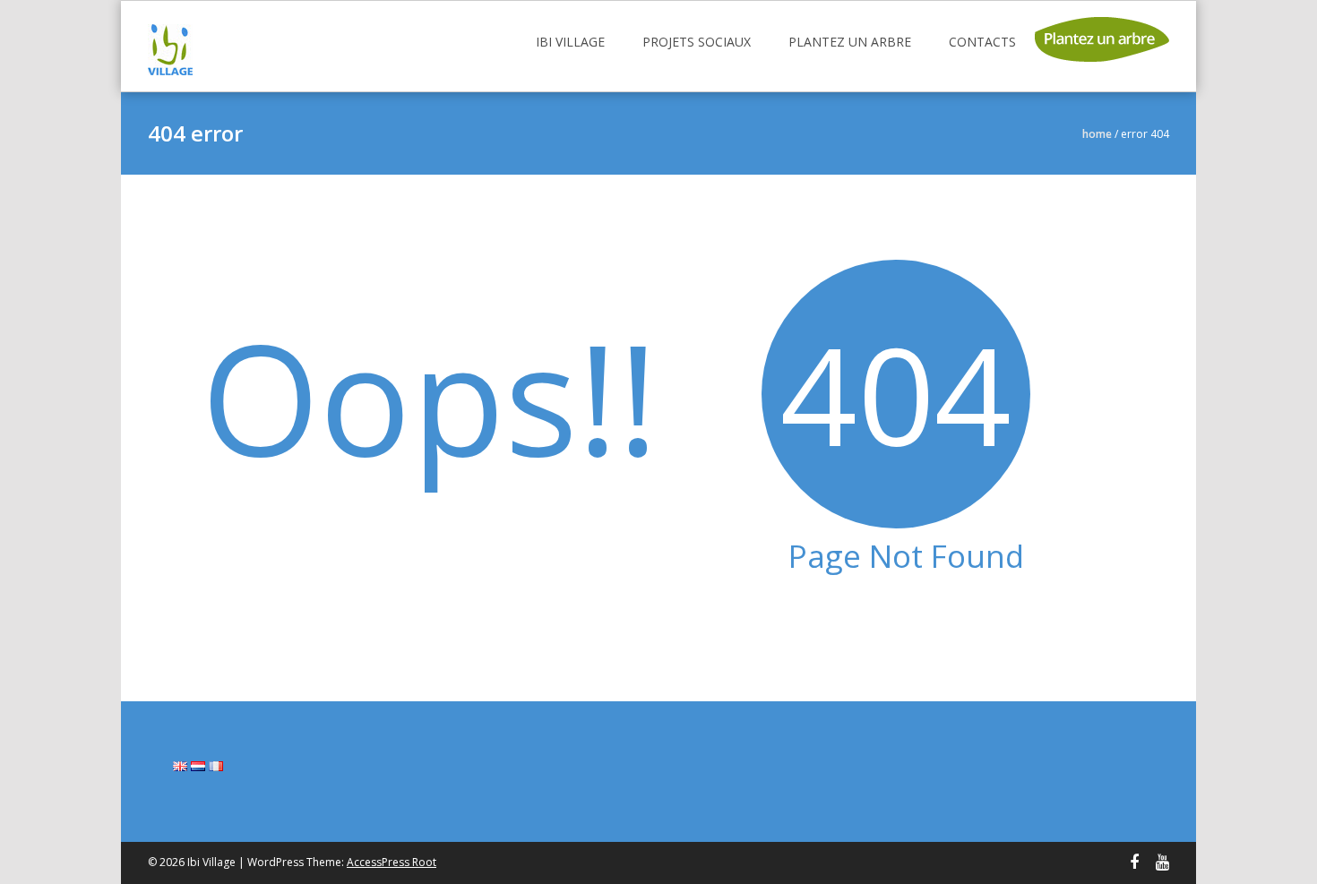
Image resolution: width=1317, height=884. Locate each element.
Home (1097, 134)
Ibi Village (570, 41)
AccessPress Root (391, 862)
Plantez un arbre (849, 41)
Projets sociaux (696, 41)
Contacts (982, 41)
